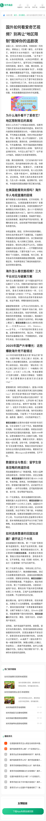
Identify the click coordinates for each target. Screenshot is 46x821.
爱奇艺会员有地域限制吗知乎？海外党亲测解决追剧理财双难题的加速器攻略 (26, 754)
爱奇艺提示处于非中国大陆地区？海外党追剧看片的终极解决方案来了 (26, 782)
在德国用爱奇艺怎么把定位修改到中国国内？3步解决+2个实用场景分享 (26, 743)
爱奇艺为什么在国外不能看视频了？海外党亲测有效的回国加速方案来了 (26, 787)
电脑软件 (19, 7)
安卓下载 (27, 7)
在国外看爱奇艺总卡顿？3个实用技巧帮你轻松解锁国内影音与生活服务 (26, 776)
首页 (15, 15)
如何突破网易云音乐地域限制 (16, 692)
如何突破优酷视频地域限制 (16, 718)
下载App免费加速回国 (23, 811)
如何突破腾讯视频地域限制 (15, 676)
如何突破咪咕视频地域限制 (16, 723)
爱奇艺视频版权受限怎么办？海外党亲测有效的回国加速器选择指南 (26, 765)
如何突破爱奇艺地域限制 (16, 707)
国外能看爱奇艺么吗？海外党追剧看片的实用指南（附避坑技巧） (26, 760)
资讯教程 (42, 7)
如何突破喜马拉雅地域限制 (16, 713)
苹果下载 (34, 7)
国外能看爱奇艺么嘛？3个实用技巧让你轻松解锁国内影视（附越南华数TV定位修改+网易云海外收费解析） (26, 749)
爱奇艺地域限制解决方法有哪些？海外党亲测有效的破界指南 (26, 771)
